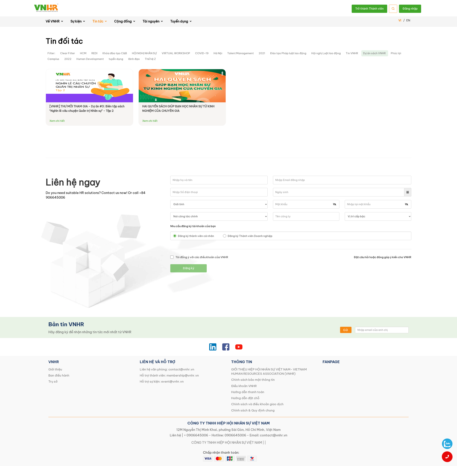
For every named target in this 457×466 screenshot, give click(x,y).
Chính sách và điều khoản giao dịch (257, 404)
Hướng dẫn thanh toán (247, 392)
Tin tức (98, 21)
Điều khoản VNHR (244, 386)
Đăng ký (188, 268)
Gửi (345, 330)
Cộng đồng (123, 21)
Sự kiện (76, 21)
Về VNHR (53, 21)
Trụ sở (52, 381)
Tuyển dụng (179, 21)
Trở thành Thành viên (369, 8)
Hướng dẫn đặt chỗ (245, 398)
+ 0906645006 (196, 435)
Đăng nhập (410, 8)
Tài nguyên (151, 21)
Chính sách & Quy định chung (253, 410)
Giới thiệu (55, 369)
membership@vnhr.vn (183, 375)
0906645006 (235, 435)
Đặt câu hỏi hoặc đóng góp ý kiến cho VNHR (382, 257)
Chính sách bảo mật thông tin (253, 380)
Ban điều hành (58, 375)
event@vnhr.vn (172, 381)
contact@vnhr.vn (181, 369)
